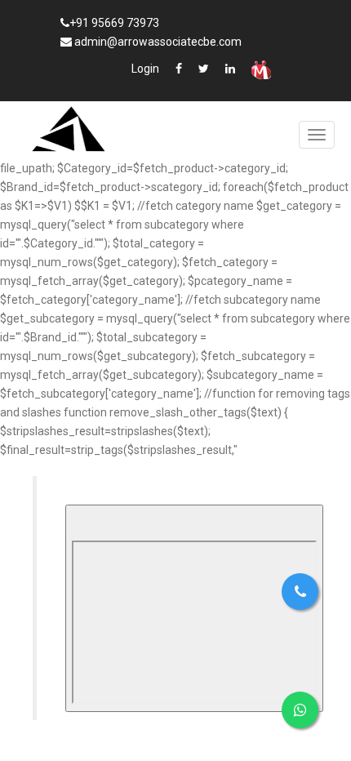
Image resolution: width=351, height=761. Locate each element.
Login (145, 68)
